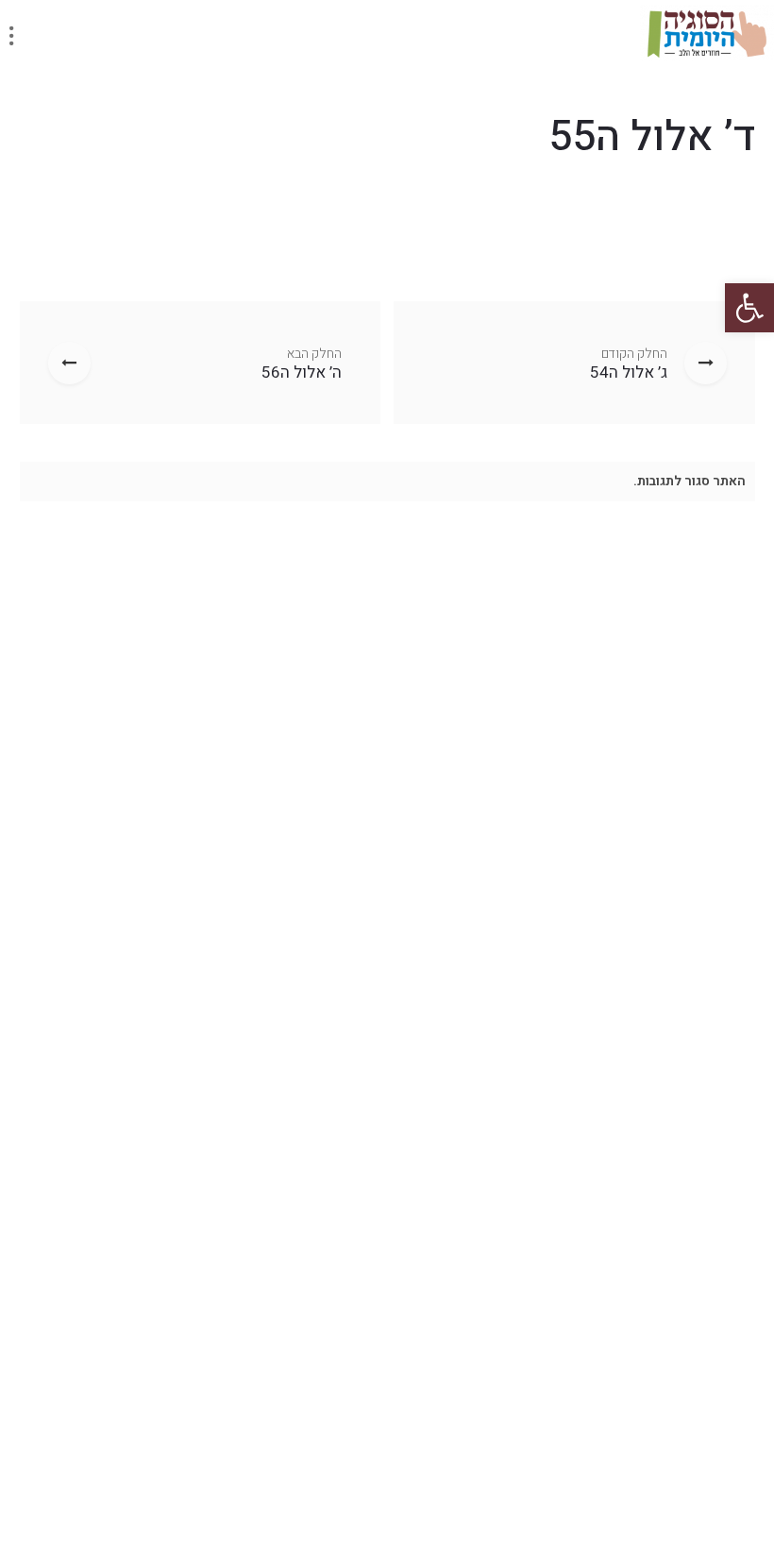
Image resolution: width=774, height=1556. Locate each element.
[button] (749, 307)
